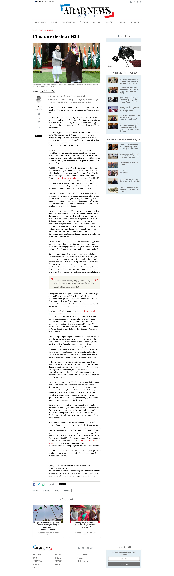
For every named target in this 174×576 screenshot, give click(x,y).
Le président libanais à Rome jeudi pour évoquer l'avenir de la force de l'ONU (129, 90)
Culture (97, 22)
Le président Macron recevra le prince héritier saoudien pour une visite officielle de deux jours (129, 80)
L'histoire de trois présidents (126, 172)
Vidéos (57, 564)
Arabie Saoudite (46, 490)
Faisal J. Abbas (38, 106)
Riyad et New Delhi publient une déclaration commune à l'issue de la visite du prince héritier (84, 525)
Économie (84, 22)
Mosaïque (135, 22)
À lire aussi (66, 499)
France (54, 22)
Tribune (122, 22)
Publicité (80, 558)
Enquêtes (109, 22)
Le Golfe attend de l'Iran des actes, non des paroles (130, 180)
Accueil (35, 30)
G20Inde (57, 490)
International (68, 22)
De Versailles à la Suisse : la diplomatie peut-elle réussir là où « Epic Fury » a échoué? (129, 147)
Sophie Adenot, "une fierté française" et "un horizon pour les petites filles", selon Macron (129, 100)
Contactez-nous (82, 554)
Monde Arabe (40, 22)
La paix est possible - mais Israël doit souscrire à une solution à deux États (130, 156)
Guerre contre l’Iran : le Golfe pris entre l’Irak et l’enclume (129, 189)
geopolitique (66, 490)
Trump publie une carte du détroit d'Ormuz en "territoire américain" (130, 117)
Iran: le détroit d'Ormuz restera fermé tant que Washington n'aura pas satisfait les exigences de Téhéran (129, 127)
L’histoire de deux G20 (46, 30)
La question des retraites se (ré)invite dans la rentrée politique (129, 109)
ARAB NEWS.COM (40, 2)
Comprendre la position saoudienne (129, 163)
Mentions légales (83, 561)
